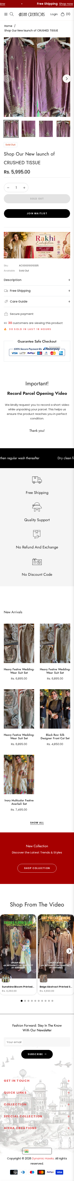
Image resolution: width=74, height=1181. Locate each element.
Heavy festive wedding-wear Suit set (19, 671)
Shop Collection (37, 868)
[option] (37, 77)
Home (8, 26)
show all (37, 822)
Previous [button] (7, 78)
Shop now (30, 4)
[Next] (69, 951)
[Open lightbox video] (18, 954)
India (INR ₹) (38, 1151)
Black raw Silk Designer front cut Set (55, 736)
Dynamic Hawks (43, 1158)
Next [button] (67, 78)
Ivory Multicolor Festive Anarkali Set (19, 802)
